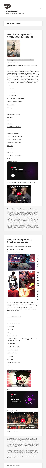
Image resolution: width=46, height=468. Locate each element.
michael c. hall (15, 221)
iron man (21, 445)
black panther (26, 439)
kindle (18, 220)
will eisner (26, 227)
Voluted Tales (10, 123)
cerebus (24, 213)
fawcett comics (18, 215)
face (27, 443)
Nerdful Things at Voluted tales (14, 126)
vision (32, 454)
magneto (27, 447)
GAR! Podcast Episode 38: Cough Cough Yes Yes (19, 240)
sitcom (15, 225)
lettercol (23, 447)
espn (25, 443)
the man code (21, 226)
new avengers (30, 450)
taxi (10, 454)
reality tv (8, 224)
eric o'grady (18, 443)
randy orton (22, 451)
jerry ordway (12, 219)
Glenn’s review (12, 95)
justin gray (14, 220)
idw (18, 218)
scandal (34, 224)
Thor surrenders (11, 343)
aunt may (11, 439)
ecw (14, 443)
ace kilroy (23, 208)
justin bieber (26, 446)
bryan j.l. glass (25, 212)
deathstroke (29, 214)
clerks (35, 440)
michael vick (32, 221)
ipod (29, 218)
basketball (9, 211)
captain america (13, 440)
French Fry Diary (11, 104)
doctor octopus (33, 441)
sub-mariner (24, 453)
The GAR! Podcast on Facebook (14, 155)
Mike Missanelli (10, 89)
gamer (33, 215)
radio (36, 222)
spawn (34, 452)
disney (29, 441)
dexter (33, 214)
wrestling (20, 456)
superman (11, 226)
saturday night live (14, 452)
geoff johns (9, 216)
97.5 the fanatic (18, 208)
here (28, 338)
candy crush (11, 213)
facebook (13, 215)
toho (32, 226)
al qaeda (27, 208)
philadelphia (13, 451)
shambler (8, 225)
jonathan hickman (15, 446)
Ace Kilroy (9, 108)
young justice (23, 228)
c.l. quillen (30, 212)
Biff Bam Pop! (10, 145)
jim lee (16, 219)
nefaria (20, 450)
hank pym (25, 444)
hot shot (14, 445)
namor (17, 450)
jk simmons (26, 219)
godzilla (17, 216)
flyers (23, 215)
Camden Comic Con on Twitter (14, 142)
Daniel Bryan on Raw (12, 335)
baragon (28, 209)
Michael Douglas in (13, 346)
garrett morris (9, 444)
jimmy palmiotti (20, 219)
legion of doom (10, 447)
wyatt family (32, 456)
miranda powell (14, 222)
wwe (24, 456)
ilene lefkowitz (21, 218)
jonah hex (30, 219)
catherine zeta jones (23, 440)
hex (10, 218)
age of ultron (22, 438)
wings (29, 227)
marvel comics (18, 449)
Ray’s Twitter (10, 152)
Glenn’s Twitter (10, 149)
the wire (25, 226)
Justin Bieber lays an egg (12, 320)
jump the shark (35, 219)
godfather (13, 216)
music (15, 450)
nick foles (27, 222)
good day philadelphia (23, 216)
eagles (10, 215)
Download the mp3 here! (12, 62)
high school (33, 444)
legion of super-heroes (17, 447)
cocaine (8, 441)
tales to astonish (33, 453)
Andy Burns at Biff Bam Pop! (13, 114)
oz (29, 222)
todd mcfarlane (25, 454)
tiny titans (29, 226)
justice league (9, 220)
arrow (22, 209)
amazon (35, 208)
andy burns (9, 209)
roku (37, 451)
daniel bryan (17, 441)
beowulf (16, 211)
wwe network (18, 228)
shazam (12, 225)
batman (12, 211)
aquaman (18, 209)
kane (33, 446)
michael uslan (26, 221)
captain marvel (16, 213)
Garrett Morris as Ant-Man (13, 350)
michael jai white (10, 450)
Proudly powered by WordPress (13, 465)
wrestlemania (12, 228)
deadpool (16, 214)
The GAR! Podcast (11, 11)
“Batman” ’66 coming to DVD (13, 323)
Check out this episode (12, 431)
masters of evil (24, 449)
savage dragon (20, 452)
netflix (23, 222)
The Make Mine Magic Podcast (14, 316)
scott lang (26, 452)
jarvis (31, 445)
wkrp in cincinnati (10, 456)
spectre (29, 225)
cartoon (17, 440)
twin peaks (36, 226)
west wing (22, 227)
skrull (31, 452)
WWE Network (10, 326)
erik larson (22, 443)
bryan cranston (20, 212)
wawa (19, 227)
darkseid (21, 441)
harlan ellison (34, 216)
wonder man (33, 227)
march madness (34, 220)
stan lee (10, 453)
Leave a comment (31, 228)
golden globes (15, 444)
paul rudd (35, 450)
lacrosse (20, 220)
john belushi (9, 446)
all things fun (31, 208)
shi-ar (29, 452)
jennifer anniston (35, 445)
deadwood (25, 214)
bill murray (22, 439)
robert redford (33, 451)
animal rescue (14, 209)
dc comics (12, 214)
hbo (37, 216)
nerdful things (19, 222)
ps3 (34, 222)
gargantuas (36, 215)
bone (11, 212)
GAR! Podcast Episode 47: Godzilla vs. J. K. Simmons (20, 35)
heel (30, 444)
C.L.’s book (9, 120)
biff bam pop (20, 211)
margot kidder (13, 449)
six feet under (19, 225)
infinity (18, 445)
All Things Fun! (10, 130)
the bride (13, 454)
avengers (14, 439)
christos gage (29, 440)
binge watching (25, 211)
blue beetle (31, 211)
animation (34, 438)
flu (33, 443)
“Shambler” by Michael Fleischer (14, 101)
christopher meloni (29, 213)
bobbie (8, 212)
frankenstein (26, 215)
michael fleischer (21, 221)
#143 (11, 117)
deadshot (20, 214)
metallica (29, 449)
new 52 (26, 450)
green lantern (20, 444)
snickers (26, 225)
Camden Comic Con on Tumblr (14, 139)
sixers (23, 225)
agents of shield (29, 438)
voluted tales (9, 227)
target (8, 454)
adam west (18, 438)
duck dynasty (9, 443)
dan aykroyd (12, 441)
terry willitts (16, 226)
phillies (31, 222)
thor (20, 454)
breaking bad (14, 212)
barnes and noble (34, 209)
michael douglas (34, 449)
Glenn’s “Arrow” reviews (12, 92)
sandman (8, 452)
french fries (36, 443)
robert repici (23, 224)
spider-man (33, 225)
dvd (13, 443)
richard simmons (14, 224)
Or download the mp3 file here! (14, 252)
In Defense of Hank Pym (12, 353)
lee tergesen (28, 220)
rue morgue (27, 224)
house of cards (14, 218)
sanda (31, 224)
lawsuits (24, 220)
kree (36, 446)
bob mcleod (35, 211)
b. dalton (25, 209)
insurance (26, 218)
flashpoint (30, 443)
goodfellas (29, 216)
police (16, 451)
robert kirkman (28, 451)
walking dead (35, 454)
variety (29, 454)
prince (19, 451)
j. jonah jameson (34, 218)
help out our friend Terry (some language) (16, 98)
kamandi (30, 446)
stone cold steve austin (17, 453)
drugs (37, 441)
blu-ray (31, 439)
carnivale (21, 213)
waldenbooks (14, 227)
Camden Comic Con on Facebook (14, 136)
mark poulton (9, 221)
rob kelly (18, 224)
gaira (30, 215)
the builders (17, 454)
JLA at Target (10, 329)
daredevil (8, 214)
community (36, 213)
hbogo (8, 218)
